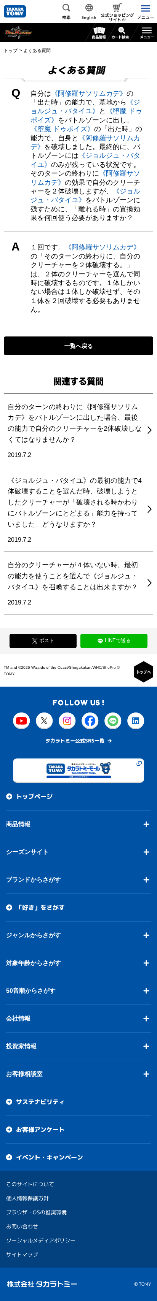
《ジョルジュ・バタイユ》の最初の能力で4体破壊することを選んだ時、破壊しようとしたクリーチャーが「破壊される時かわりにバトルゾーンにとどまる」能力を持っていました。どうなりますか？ (75, 502)
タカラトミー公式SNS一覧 (74, 740)
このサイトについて (30, 1184)
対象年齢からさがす (33, 963)
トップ (11, 50)
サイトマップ (22, 1254)
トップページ (34, 796)
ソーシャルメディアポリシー (40, 1240)
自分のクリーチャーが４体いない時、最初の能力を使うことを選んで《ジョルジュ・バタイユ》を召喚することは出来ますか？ (73, 576)
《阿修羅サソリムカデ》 (89, 93)
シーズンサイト (27, 852)
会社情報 (18, 1018)
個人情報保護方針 (27, 1198)
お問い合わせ (22, 1226)
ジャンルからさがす (33, 935)
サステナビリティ (40, 1102)
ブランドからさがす (33, 879)
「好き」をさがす (40, 907)
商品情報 (18, 824)
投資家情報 (21, 1046)
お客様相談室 (24, 1074)
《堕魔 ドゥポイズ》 (62, 129)
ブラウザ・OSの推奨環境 (36, 1212)
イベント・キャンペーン (49, 1157)
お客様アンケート (40, 1129)
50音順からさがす (31, 990)
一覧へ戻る (78, 346)
